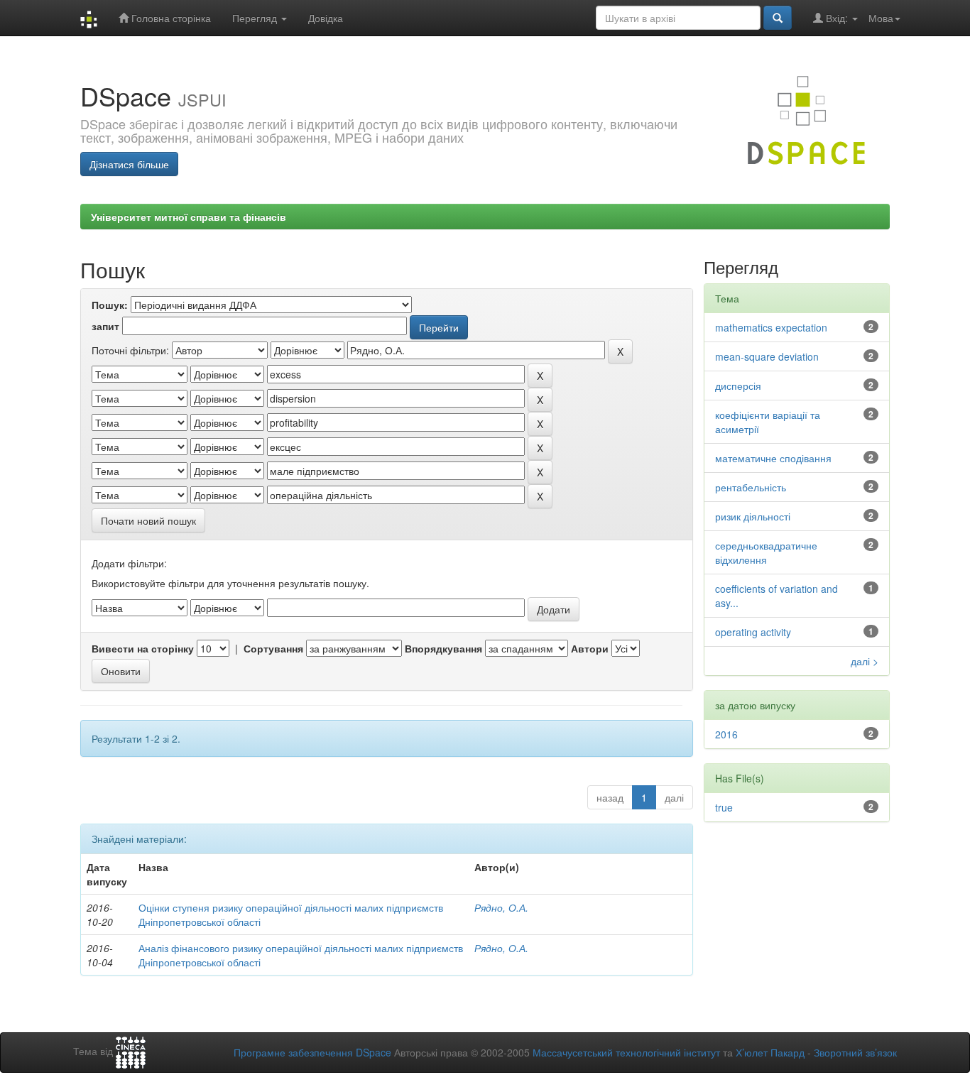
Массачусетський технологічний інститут (626, 1052)
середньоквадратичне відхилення (766, 552)
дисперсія (738, 385)
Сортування (273, 648)
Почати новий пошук (148, 520)
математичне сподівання (773, 458)
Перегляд (256, 18)
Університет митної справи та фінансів (188, 216)
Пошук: (110, 304)
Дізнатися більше (129, 164)
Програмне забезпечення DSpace (312, 1052)
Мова (880, 18)
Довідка (325, 18)
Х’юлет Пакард (770, 1052)
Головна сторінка (170, 18)
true (724, 807)
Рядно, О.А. (501, 907)
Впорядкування (443, 648)
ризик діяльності (752, 516)
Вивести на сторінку (143, 648)
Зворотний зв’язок (855, 1052)
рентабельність (750, 487)
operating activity (753, 632)
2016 (726, 734)
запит (105, 326)
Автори (590, 648)
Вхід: (837, 18)
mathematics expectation (771, 327)
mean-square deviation (767, 356)
